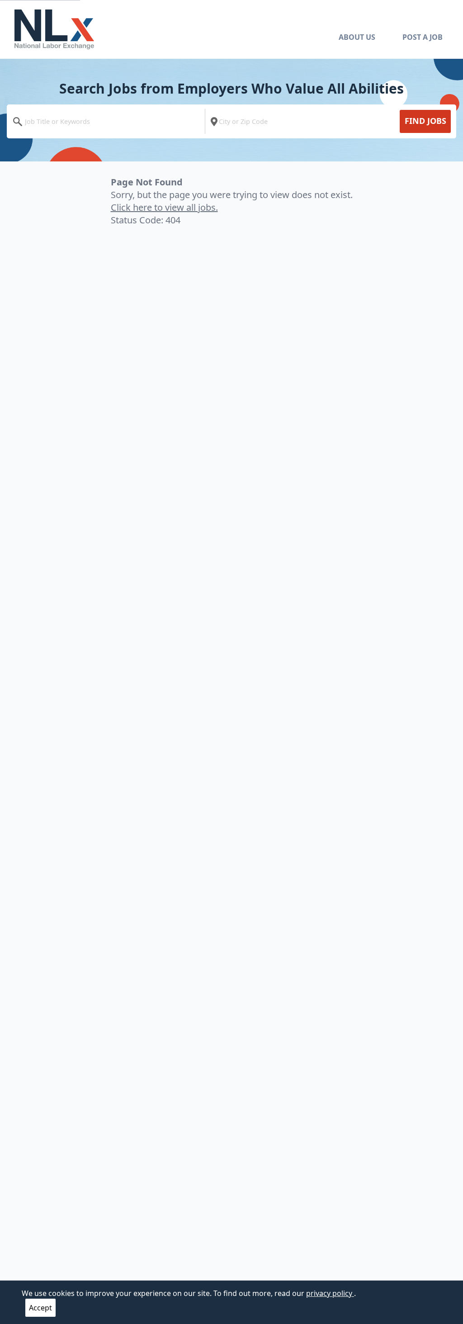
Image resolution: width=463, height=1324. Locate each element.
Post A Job (422, 37)
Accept (40, 1308)
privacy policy (330, 1293)
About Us (357, 37)
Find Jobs (425, 120)
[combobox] (108, 121)
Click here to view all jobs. (164, 207)
